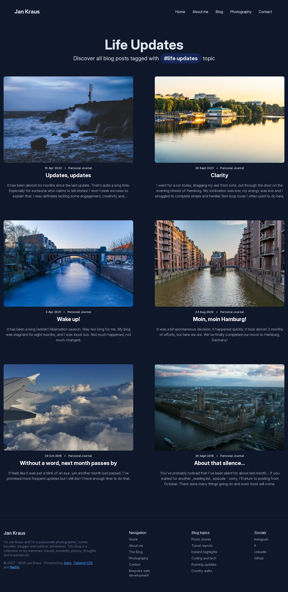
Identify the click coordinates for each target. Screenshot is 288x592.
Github (259, 558)
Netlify (14, 567)
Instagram (261, 539)
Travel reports (202, 545)
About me (200, 11)
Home (180, 11)
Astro (68, 563)
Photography (241, 11)
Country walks (201, 571)
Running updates (203, 564)
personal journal (80, 168)
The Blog (136, 552)
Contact (265, 11)
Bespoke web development (139, 573)
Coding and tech (203, 558)
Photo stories (201, 539)
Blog (219, 11)
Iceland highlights (204, 552)
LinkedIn (260, 552)
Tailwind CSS (83, 563)
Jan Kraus (27, 11)
